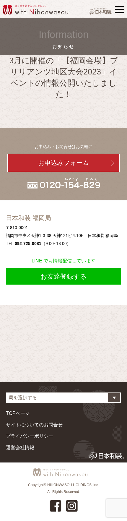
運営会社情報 (20, 447)
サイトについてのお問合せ (34, 424)
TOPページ (18, 413)
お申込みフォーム (63, 162)
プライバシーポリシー (29, 436)
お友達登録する (63, 276)
